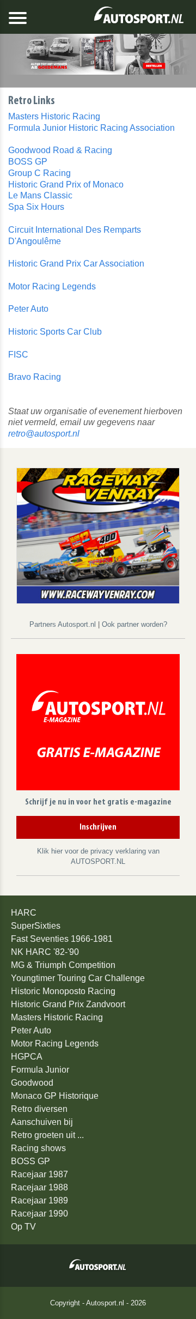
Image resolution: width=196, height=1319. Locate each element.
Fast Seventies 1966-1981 (62, 938)
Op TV (23, 1226)
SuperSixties (35, 925)
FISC (18, 354)
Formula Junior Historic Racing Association (91, 127)
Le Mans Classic (40, 195)
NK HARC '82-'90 (45, 952)
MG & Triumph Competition (63, 965)
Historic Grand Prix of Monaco (66, 184)
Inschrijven (98, 827)
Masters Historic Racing (54, 116)
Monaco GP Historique (55, 1095)
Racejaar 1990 (39, 1213)
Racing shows (38, 1148)
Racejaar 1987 (39, 1174)
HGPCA (26, 1056)
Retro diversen (39, 1109)
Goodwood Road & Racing (60, 150)
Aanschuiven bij (42, 1122)
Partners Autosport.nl (63, 624)
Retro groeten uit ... (47, 1135)
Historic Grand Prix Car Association (76, 263)
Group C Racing (39, 173)
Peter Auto (28, 308)
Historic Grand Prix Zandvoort (68, 1004)
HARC (23, 912)
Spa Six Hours (36, 206)
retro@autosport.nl (43, 433)
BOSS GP (27, 161)
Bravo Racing (34, 377)
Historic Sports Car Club (55, 331)
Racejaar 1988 (39, 1187)
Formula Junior (40, 1069)
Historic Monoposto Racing (63, 991)
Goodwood (32, 1082)
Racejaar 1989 (39, 1200)
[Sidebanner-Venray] (98, 535)
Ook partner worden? (134, 624)
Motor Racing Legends (52, 286)
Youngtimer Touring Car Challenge (78, 978)
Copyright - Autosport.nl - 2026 (98, 1303)
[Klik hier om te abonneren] (98, 724)
